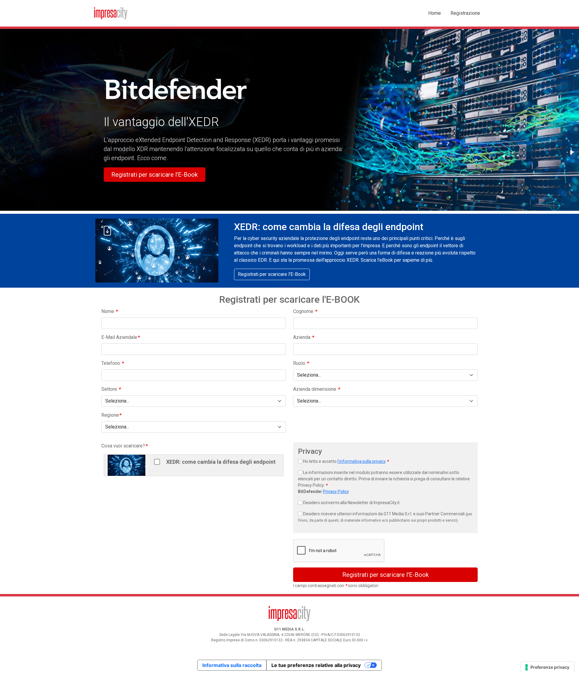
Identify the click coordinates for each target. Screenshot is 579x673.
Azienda (303, 337)
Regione (111, 415)
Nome (109, 311)
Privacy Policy (336, 491)
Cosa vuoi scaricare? (124, 446)
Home (434, 13)
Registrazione (465, 13)
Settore (110, 389)
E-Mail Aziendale (120, 337)
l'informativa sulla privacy (361, 461)
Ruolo (300, 363)
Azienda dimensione (316, 389)
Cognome (305, 311)
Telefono (112, 363)
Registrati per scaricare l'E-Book (154, 174)
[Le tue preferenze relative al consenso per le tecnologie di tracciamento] (547, 667)
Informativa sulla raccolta (231, 665)
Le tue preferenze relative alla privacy (316, 665)
